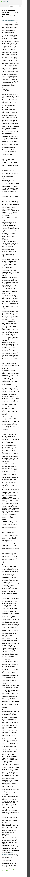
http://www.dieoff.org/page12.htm (10, 20)
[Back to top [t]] (28, 14)
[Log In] (28, 1)
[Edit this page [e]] (28, 6)
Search (18, 6)
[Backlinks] (28, 11)
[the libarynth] (4, 1)
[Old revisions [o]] (28, 9)
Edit (17, 846)
